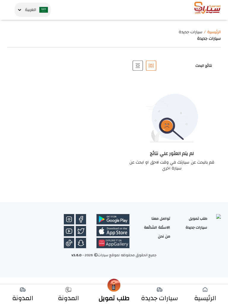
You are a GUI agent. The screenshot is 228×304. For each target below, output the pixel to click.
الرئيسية (214, 32)
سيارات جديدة (196, 227)
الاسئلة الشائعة (157, 227)
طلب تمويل (198, 218)
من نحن (164, 236)
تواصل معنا (160, 218)
